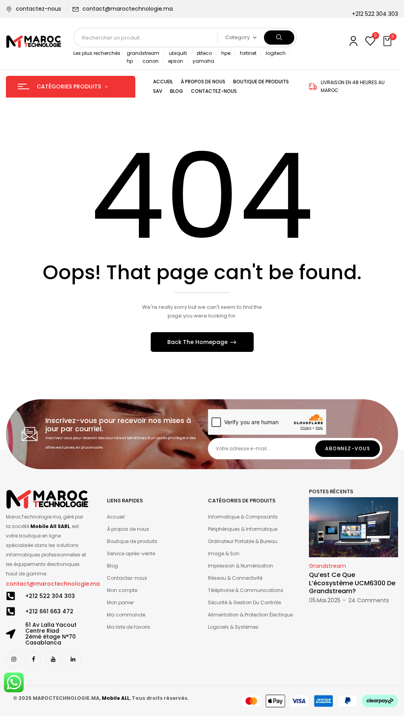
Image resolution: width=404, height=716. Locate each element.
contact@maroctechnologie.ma (127, 9)
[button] (388, 41)
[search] (279, 37)
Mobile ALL (115, 698)
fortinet (248, 53)
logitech (276, 53)
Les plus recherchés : (98, 53)
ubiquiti (178, 53)
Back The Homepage (198, 342)
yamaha (203, 61)
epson (175, 61)
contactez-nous (38, 9)
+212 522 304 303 (50, 596)
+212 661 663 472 (49, 611)
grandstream (143, 53)
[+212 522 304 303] (10, 596)
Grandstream (327, 566)
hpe (225, 53)
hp (130, 61)
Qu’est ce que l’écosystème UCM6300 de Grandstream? (352, 583)
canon (150, 61)
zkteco (204, 53)
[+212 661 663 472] (10, 611)
